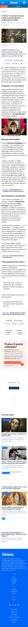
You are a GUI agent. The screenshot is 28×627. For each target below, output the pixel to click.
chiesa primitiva (6, 420)
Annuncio (14, 593)
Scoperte (14, 583)
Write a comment (14, 388)
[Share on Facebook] (13, 63)
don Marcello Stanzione (18, 22)
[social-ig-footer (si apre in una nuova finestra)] (18, 605)
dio (3, 518)
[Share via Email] (21, 63)
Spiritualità (3, 11)
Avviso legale (14, 614)
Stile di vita (14, 579)
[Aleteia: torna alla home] (14, 2)
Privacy (14, 622)
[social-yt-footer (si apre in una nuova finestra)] (10, 605)
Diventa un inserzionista (14, 617)
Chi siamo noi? (14, 612)
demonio (5, 447)
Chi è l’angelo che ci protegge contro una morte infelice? (13, 190)
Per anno (14, 599)
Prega (17, 6)
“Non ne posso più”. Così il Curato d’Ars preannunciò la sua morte (14, 313)
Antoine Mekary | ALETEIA (14, 135)
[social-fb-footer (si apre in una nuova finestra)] (12, 605)
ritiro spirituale (6, 473)
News (14, 577)
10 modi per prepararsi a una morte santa (13, 256)
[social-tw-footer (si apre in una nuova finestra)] (15, 605)
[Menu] (4, 2)
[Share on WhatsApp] (23, 63)
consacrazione (6, 493)
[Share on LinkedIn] (16, 63)
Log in (18, 382)
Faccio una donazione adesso (11, 362)
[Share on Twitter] (18, 63)
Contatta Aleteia (14, 619)
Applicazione (14, 591)
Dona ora (3, 6)
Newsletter (14, 589)
